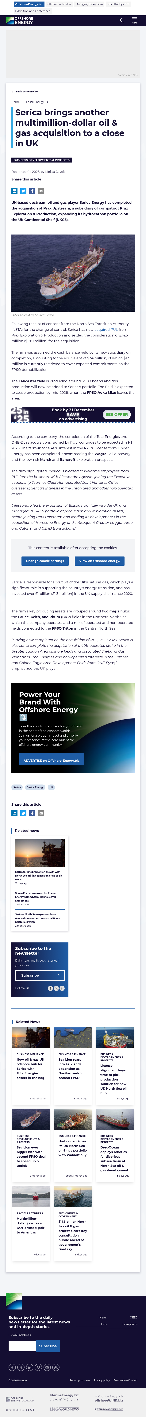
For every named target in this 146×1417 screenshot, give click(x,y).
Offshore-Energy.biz (29, 4)
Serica (17, 788)
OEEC (133, 1317)
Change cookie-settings (45, 561)
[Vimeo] (38, 1367)
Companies (129, 1324)
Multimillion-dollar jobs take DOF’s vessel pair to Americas (30, 1225)
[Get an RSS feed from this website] (56, 1367)
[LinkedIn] (62, 988)
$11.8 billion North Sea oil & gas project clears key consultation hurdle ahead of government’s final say (73, 1235)
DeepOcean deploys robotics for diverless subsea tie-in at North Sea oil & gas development (114, 1159)
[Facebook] (50, 988)
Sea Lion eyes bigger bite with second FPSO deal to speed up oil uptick (31, 1157)
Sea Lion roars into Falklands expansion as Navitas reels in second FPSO (71, 1069)
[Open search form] (122, 20)
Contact (132, 1380)
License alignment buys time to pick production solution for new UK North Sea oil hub (113, 1079)
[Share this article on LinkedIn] (14, 191)
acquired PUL (106, 330)
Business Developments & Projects (42, 160)
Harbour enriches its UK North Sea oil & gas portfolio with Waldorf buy (73, 1148)
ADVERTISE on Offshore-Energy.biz (51, 761)
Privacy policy (102, 1380)
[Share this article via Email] (41, 191)
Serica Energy (35, 788)
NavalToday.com (118, 4)
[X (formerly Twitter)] (56, 988)
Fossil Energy (35, 102)
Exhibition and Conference (32, 11)
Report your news (80, 1380)
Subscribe (30, 975)
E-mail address (20, 1335)
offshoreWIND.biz (59, 4)
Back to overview (26, 91)
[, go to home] (19, 20)
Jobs (104, 1324)
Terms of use (121, 1380)
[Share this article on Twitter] (23, 191)
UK (52, 788)
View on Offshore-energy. (99, 561)
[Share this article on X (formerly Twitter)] (23, 813)
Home (15, 102)
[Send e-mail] (47, 1367)
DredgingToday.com (89, 4)
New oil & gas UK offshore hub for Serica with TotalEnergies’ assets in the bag (30, 1069)
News (103, 1317)
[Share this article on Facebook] (32, 191)
